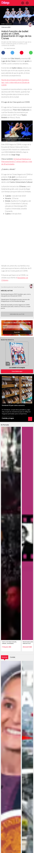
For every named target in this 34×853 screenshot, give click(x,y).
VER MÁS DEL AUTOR (17, 314)
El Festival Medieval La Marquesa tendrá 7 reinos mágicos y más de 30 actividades (16, 161)
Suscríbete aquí (17, 371)
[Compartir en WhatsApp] (31, 52)
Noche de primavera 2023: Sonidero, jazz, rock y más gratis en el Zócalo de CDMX (15, 82)
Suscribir (17, 332)
